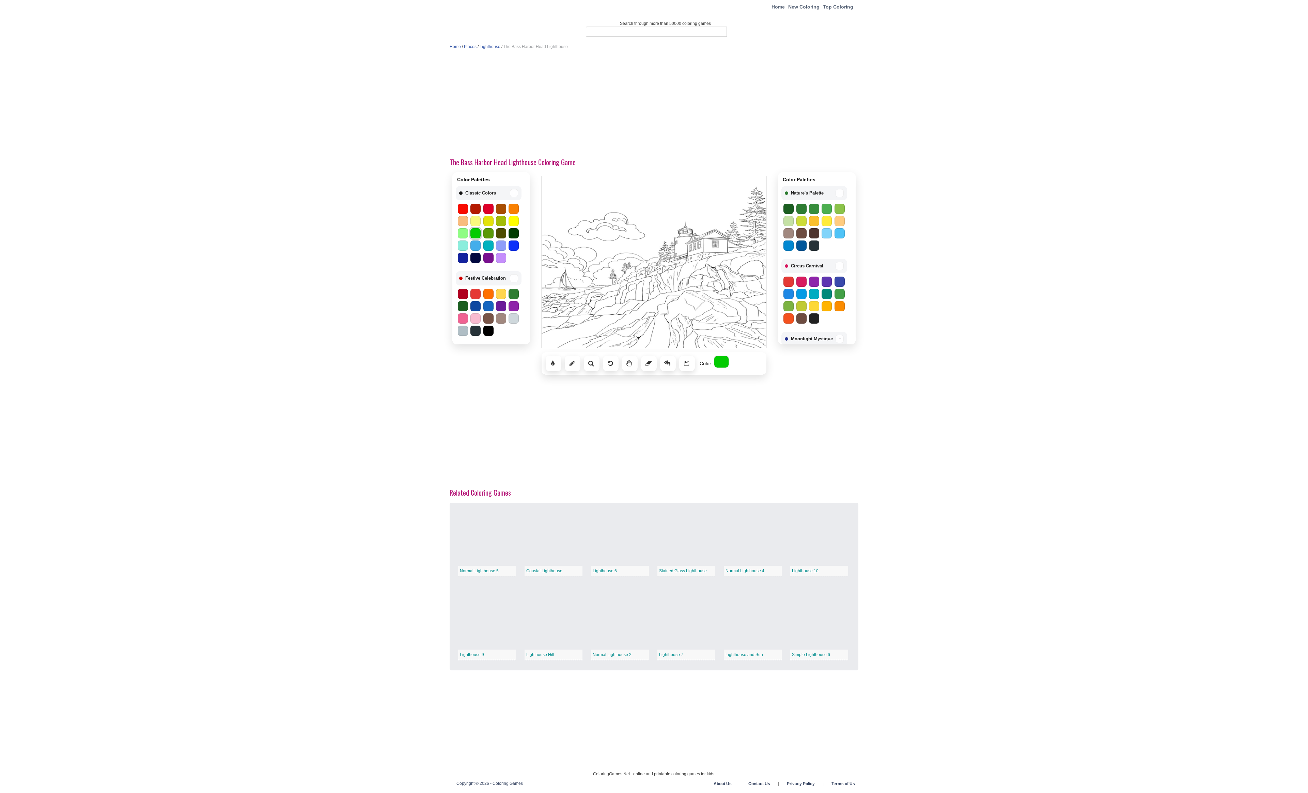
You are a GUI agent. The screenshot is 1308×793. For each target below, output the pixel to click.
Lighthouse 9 (472, 654)
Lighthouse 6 (605, 571)
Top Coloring (838, 7)
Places (470, 46)
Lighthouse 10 (805, 571)
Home (778, 7)
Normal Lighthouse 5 (479, 571)
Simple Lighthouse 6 (811, 654)
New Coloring (804, 7)
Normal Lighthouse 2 (612, 654)
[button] (488, 193)
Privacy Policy (801, 783)
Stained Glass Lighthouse (683, 571)
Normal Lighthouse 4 (745, 571)
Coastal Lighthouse (544, 571)
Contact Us (759, 783)
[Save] (687, 363)
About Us (723, 783)
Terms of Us (843, 783)
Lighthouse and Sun (744, 654)
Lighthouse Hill (540, 654)
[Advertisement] (654, 104)
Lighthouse (490, 46)
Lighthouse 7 (671, 654)
